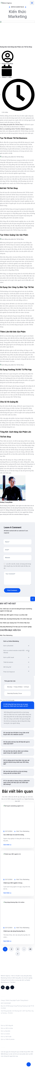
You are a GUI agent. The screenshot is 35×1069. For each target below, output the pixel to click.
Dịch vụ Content (5, 1033)
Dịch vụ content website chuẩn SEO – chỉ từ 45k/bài (16, 651)
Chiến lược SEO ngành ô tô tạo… (13, 883)
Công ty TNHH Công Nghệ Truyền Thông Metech (14, 1000)
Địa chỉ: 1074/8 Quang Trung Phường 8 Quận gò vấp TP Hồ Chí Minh (17, 1007)
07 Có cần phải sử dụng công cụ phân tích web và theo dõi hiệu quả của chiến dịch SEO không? (16, 782)
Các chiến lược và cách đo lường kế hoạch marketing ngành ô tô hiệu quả (16, 610)
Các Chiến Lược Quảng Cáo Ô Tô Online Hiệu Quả (14, 623)
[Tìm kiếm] (32, 599)
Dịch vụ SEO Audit (8, 657)
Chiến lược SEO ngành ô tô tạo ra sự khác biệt (13, 615)
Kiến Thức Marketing (6, 635)
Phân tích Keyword (9, 672)
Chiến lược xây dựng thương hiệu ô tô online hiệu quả (16, 619)
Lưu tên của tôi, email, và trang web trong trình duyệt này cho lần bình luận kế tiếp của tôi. (17, 566)
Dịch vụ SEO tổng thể (7, 1025)
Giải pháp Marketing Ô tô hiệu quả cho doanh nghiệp (16, 626)
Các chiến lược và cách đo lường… (14, 835)
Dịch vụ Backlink (8, 645)
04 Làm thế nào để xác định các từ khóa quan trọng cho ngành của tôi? (15, 752)
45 (30, 949)
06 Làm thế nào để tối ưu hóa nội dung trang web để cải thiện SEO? (15, 772)
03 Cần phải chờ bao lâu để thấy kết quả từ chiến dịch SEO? (16, 743)
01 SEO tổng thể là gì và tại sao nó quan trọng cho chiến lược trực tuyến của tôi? (15, 705)
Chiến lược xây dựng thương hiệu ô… (14, 931)
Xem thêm (6, 845)
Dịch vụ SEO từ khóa (7, 1028)
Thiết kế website (8, 662)
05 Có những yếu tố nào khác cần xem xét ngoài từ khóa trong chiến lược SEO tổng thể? (16, 762)
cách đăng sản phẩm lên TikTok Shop (11, 124)
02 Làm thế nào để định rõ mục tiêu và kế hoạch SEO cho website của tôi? (16, 733)
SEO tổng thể (7, 667)
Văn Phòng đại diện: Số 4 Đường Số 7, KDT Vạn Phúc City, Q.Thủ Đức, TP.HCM (17, 1012)
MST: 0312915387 (6, 1003)
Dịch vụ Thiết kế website (7, 1039)
